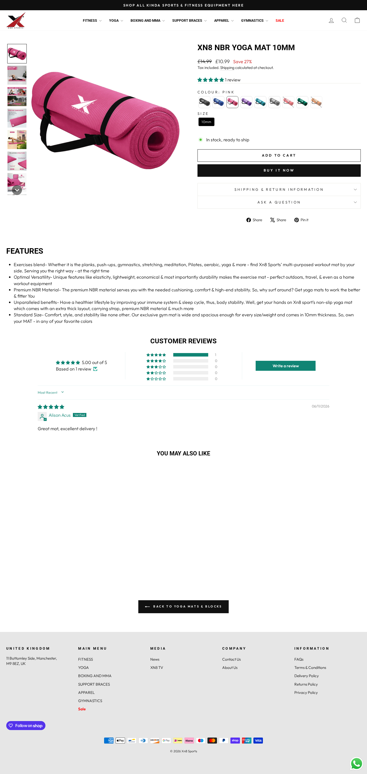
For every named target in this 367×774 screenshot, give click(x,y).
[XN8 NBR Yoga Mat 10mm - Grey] (55, 572)
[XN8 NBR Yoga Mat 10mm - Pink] (35, 572)
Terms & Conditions (310, 667)
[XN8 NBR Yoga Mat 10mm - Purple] (41, 572)
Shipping (227, 67)
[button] (17, 53)
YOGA (114, 20)
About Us (229, 667)
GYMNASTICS (252, 20)
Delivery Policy (306, 675)
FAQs (298, 659)
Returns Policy (306, 684)
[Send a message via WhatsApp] (357, 764)
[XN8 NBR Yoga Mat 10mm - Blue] (28, 572)
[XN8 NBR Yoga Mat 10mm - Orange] (75, 572)
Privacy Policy (306, 692)
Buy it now (279, 170)
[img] (51, 407)
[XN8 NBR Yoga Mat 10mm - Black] (21, 572)
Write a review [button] (286, 365)
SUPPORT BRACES (187, 20)
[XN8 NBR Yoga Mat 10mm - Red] (62, 572)
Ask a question (279, 202)
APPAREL (222, 20)
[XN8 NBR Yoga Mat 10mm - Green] (68, 572)
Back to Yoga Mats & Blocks (187, 606)
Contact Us (231, 659)
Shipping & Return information (279, 189)
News (154, 659)
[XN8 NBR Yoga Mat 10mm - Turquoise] (48, 572)
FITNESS (90, 20)
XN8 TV (156, 667)
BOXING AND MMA (146, 20)
